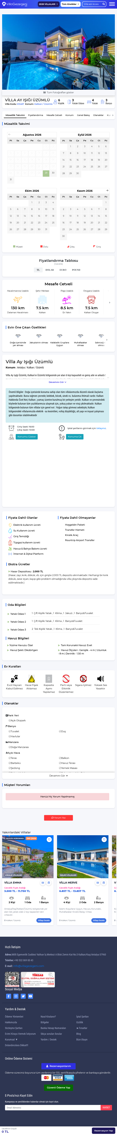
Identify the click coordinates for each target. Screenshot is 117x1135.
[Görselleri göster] (42, 882)
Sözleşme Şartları (13, 1028)
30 (53, 173)
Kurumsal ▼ (11, 1039)
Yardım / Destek (49, 1039)
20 (106, 160)
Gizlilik (79, 1022)
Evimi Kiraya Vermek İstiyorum (20, 1033)
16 (78, 160)
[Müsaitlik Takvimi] (48, 882)
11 (92, 153)
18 (92, 160)
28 (63, 173)
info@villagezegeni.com (28, 966)
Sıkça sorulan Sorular (51, 1033)
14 (63, 160)
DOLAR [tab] (50, 270)
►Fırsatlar (81, 1028)
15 (70, 160)
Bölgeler (45, 1022)
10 (85, 153)
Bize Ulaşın (81, 1039)
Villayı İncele (44, 920)
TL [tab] (38, 270)
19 (99, 160)
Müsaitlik (15, 115)
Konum (69, 115)
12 (99, 153)
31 (11, 179)
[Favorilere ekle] (49, 839)
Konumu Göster (27, 436)
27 (106, 166)
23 (77, 166)
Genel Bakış (83, 115)
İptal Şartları (82, 1016)
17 (85, 160)
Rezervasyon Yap (103, 1130)
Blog (78, 1033)
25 (92, 166)
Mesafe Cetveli (54, 115)
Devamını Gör (56, 382)
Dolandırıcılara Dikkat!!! (16, 1045)
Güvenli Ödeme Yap (58, 1087)
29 (46, 173)
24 (84, 166)
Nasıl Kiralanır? (48, 1016)
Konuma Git (75, 436)
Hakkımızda (11, 1022)
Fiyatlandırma (35, 115)
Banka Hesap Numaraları (53, 1028)
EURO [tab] (63, 270)
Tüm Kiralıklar (69, 4)
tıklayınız (101, 428)
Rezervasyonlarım (60, 1066)
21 (63, 166)
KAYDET (106, 1107)
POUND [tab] (76, 270)
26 (99, 166)
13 (106, 153)
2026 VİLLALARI (47, 4)
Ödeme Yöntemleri (14, 1016)
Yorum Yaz (60, 817)
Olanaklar (98, 115)
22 (70, 166)
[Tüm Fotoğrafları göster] (58, 51)
